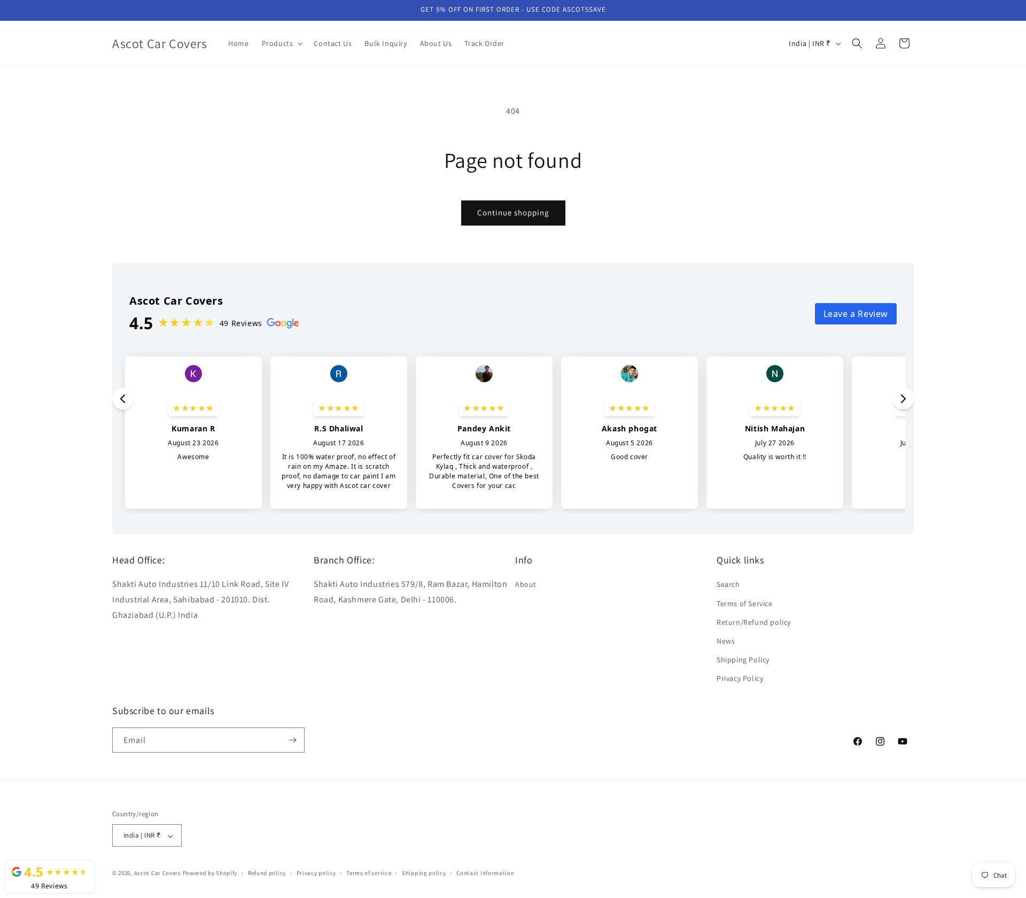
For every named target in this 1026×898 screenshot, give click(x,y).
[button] (281, 43)
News (726, 641)
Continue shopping (513, 212)
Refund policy (267, 873)
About (526, 585)
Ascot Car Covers (157, 873)
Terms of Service (745, 603)
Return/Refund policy (754, 622)
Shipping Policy (743, 659)
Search (728, 585)
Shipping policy (424, 873)
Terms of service (368, 873)
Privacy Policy (740, 679)
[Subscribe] (292, 740)
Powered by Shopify (210, 873)
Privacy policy (316, 873)
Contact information (485, 873)
